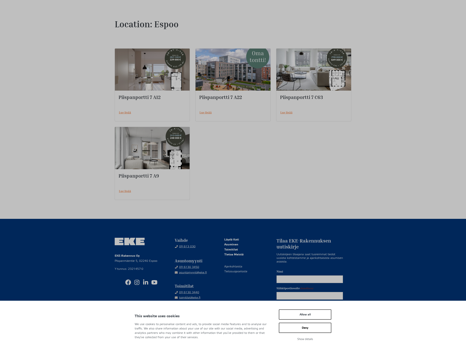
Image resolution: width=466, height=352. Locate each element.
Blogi (293, 8)
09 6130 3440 (189, 292)
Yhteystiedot (311, 8)
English (330, 8)
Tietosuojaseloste (235, 271)
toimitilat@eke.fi (189, 297)
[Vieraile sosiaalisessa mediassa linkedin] (146, 282)
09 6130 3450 (189, 267)
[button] (347, 8)
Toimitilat (270, 18)
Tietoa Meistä (337, 18)
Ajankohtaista (275, 8)
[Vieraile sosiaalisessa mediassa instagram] (137, 282)
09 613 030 (187, 246)
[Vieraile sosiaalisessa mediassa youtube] (154, 282)
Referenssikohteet (303, 18)
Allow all (305, 314)
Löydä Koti (231, 239)
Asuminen (231, 244)
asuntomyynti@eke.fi (193, 272)
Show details (305, 339)
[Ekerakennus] (129, 10)
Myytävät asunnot (237, 18)
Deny (305, 328)
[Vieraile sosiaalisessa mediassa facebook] (128, 282)
